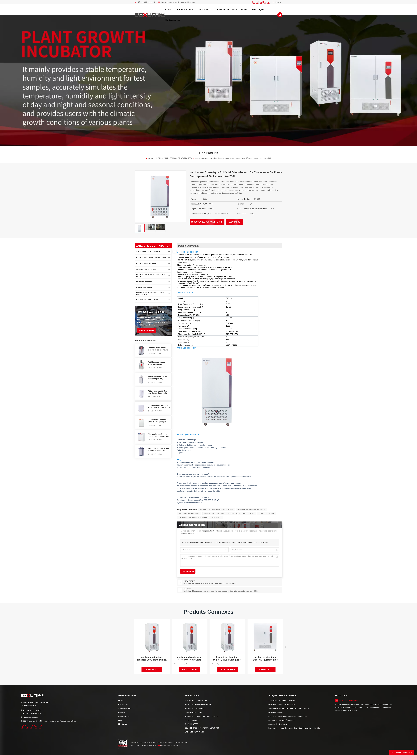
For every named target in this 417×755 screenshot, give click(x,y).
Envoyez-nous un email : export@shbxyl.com (178, 2)
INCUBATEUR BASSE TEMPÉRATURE (151, 258)
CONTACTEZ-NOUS (146, 330)
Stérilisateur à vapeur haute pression (281, 701)
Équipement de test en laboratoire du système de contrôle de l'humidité (294, 728)
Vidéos (244, 9)
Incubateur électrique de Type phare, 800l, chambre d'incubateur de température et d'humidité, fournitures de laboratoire (159, 406)
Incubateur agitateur (275, 712)
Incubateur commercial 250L (189, 513)
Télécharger (257, 9)
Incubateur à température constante (281, 704)
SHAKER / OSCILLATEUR (146, 269)
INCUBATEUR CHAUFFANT (146, 263)
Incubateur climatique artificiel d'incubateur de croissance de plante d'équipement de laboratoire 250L (227, 542)
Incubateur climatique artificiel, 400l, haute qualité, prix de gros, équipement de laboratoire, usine (227, 658)
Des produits (204, 9)
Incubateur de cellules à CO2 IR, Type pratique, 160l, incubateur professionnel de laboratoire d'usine (158, 421)
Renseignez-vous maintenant (208, 222)
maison (168, 9)
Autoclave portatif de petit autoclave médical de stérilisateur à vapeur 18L (158, 450)
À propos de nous (185, 9)
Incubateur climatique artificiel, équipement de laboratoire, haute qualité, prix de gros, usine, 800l (265, 658)
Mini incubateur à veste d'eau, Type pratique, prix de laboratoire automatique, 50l (158, 435)
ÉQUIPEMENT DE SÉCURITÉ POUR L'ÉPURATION (150, 293)
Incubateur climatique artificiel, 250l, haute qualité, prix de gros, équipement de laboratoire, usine (152, 658)
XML (132, 745)
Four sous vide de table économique (281, 720)
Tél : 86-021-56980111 (146, 2)
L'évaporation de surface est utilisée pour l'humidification (200, 517)
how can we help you (151, 311)
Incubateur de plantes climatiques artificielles (216, 510)
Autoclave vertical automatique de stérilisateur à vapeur (288, 708)
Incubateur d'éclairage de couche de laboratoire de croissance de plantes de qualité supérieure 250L (341, 658)
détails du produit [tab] (188, 245)
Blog (120, 720)
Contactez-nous (172, 20)
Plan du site (122, 724)
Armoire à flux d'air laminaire (278, 724)
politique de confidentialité (146, 745)
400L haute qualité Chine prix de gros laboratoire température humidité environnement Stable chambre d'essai (158, 392)
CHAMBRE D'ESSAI (144, 287)
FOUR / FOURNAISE (144, 281)
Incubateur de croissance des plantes (251, 510)
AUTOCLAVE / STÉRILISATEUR (148, 252)
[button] (285, 647)
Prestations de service (226, 9)
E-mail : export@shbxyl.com (31, 713)
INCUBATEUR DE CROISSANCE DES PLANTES (150, 275)
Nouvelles (122, 712)
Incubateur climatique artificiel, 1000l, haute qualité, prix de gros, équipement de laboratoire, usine (302, 658)
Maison (120, 701)
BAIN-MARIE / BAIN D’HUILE (147, 299)
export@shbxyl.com (348, 700)
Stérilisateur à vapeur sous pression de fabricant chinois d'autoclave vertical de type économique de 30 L (158, 363)
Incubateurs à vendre (266, 513)
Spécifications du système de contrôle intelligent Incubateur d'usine (229, 513)
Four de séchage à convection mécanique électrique (287, 716)
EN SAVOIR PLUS (154, 353)
